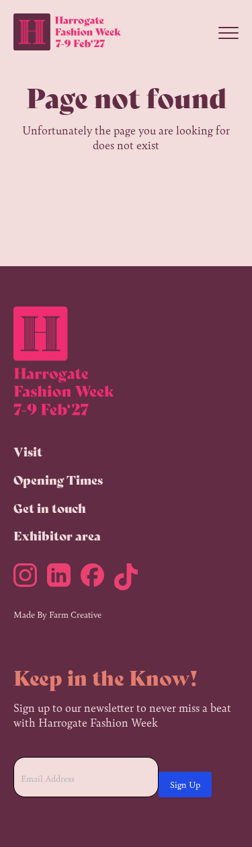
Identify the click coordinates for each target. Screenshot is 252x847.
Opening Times (58, 479)
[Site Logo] (67, 32)
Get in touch (49, 507)
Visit (27, 451)
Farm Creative (75, 614)
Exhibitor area (57, 535)
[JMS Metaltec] (30, 579)
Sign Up (185, 784)
